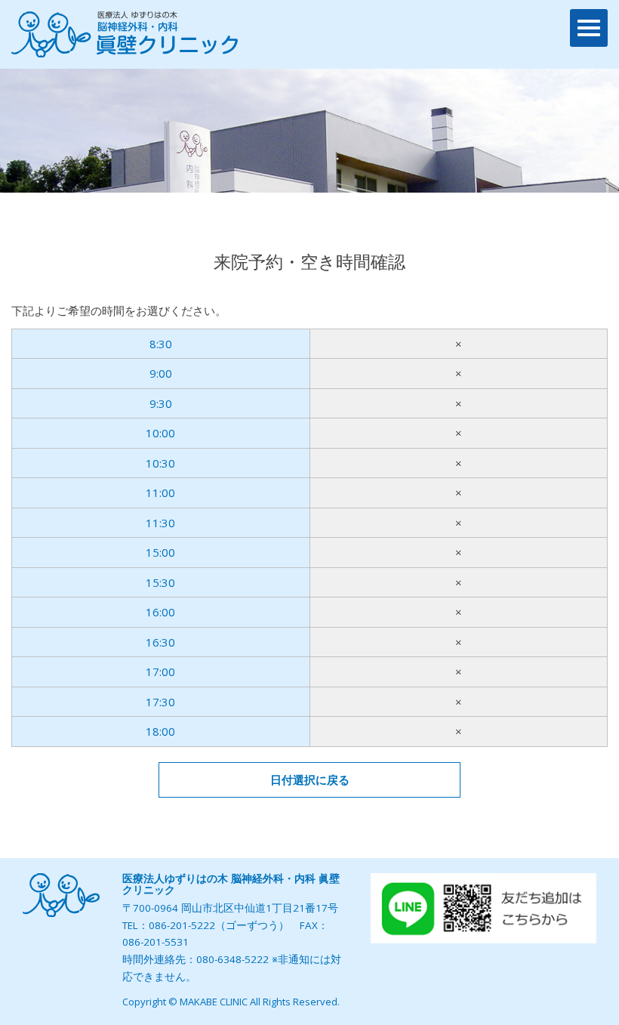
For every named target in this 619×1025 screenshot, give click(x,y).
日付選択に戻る (310, 779)
